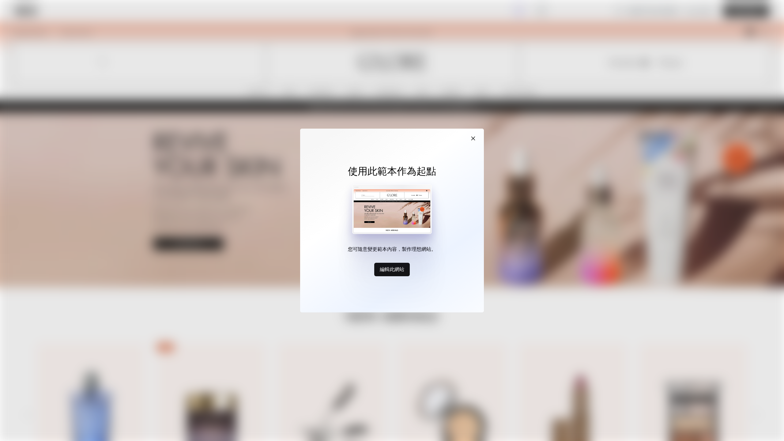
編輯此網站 (392, 269)
